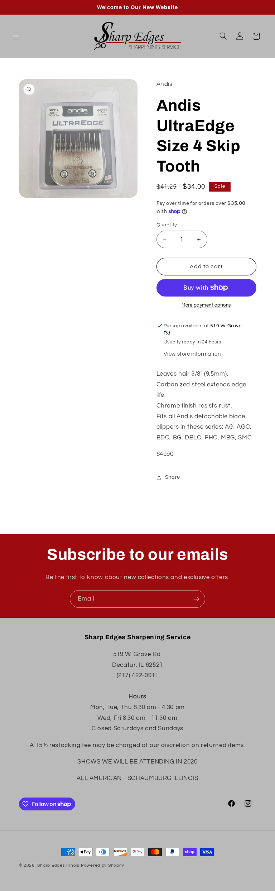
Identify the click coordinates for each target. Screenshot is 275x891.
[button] (16, 36)
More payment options (206, 305)
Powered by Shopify (102, 865)
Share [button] (172, 477)
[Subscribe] (196, 599)
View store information (192, 354)
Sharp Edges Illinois (58, 865)
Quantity (166, 224)
